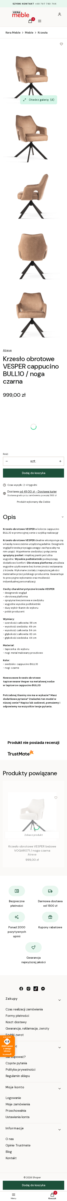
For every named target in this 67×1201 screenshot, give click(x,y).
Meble (29, 33)
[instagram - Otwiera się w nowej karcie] (28, 988)
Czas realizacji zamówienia (24, 1009)
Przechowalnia (16, 1111)
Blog (9, 1152)
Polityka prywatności (20, 1069)
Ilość (5, 454)
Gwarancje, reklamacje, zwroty (27, 1028)
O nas (10, 1139)
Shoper (37, 1177)
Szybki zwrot (15, 1035)
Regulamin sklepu (18, 1076)
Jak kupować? (16, 1057)
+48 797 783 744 (46, 3)
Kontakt (11, 1158)
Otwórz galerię (41, 100)
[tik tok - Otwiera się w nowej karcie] (36, 988)
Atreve (7, 350)
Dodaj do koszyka (33, 473)
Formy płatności (17, 1016)
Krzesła (42, 33)
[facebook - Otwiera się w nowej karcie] (21, 988)
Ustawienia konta (17, 1117)
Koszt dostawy (16, 1022)
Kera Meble (13, 33)
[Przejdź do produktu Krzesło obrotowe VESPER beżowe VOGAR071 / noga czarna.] (32, 816)
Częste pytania (16, 1063)
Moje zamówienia (18, 1104)
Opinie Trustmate (18, 1145)
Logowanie (13, 1098)
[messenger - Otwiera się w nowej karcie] (43, 988)
